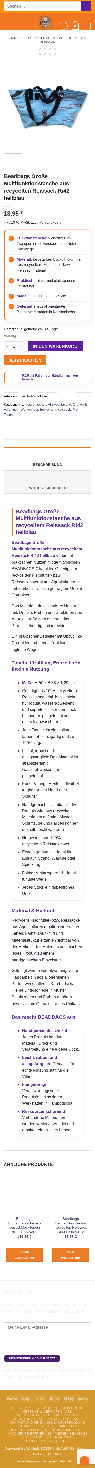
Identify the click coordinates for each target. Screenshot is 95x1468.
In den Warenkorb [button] (24, 1255)
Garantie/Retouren (36, 1426)
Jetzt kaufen (25, 360)
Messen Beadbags (71, 1433)
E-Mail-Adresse (17, 1319)
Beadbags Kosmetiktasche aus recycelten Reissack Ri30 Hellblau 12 (70, 1225)
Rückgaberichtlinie (69, 1430)
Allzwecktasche (59, 404)
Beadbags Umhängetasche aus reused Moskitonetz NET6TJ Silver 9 (24, 1225)
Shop (26, 38)
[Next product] (42, 51)
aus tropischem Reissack (52, 409)
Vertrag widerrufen (42, 1411)
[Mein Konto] (87, 26)
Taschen (10, 415)
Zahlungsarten (25, 1408)
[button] (7, 21)
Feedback (72, 1419)
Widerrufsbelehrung (63, 1408)
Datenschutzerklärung (22, 1351)
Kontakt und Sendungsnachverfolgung (47, 1422)
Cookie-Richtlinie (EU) (27, 1430)
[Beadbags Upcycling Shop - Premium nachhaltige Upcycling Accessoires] (45, 21)
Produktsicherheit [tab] (48, 488)
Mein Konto (24, 1419)
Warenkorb (49, 1419)
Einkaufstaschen (34, 404)
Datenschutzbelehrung (37, 1415)
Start (13, 38)
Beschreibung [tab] (47, 465)
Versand (72, 1415)
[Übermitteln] (86, 6)
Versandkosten (51, 222)
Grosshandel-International (47, 1437)
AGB (68, 1411)
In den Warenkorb (55, 346)
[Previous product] (52, 51)
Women (26, 409)
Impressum (67, 1426)
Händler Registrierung (29, 1433)
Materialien (45, 38)
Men (76, 409)
